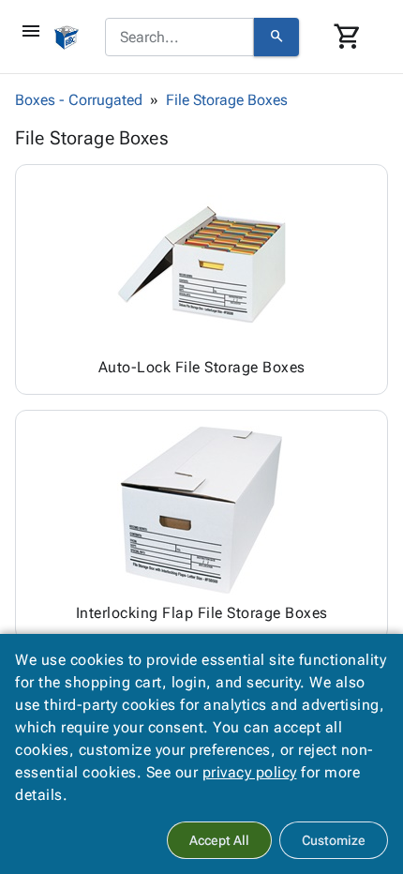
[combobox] (179, 37)
